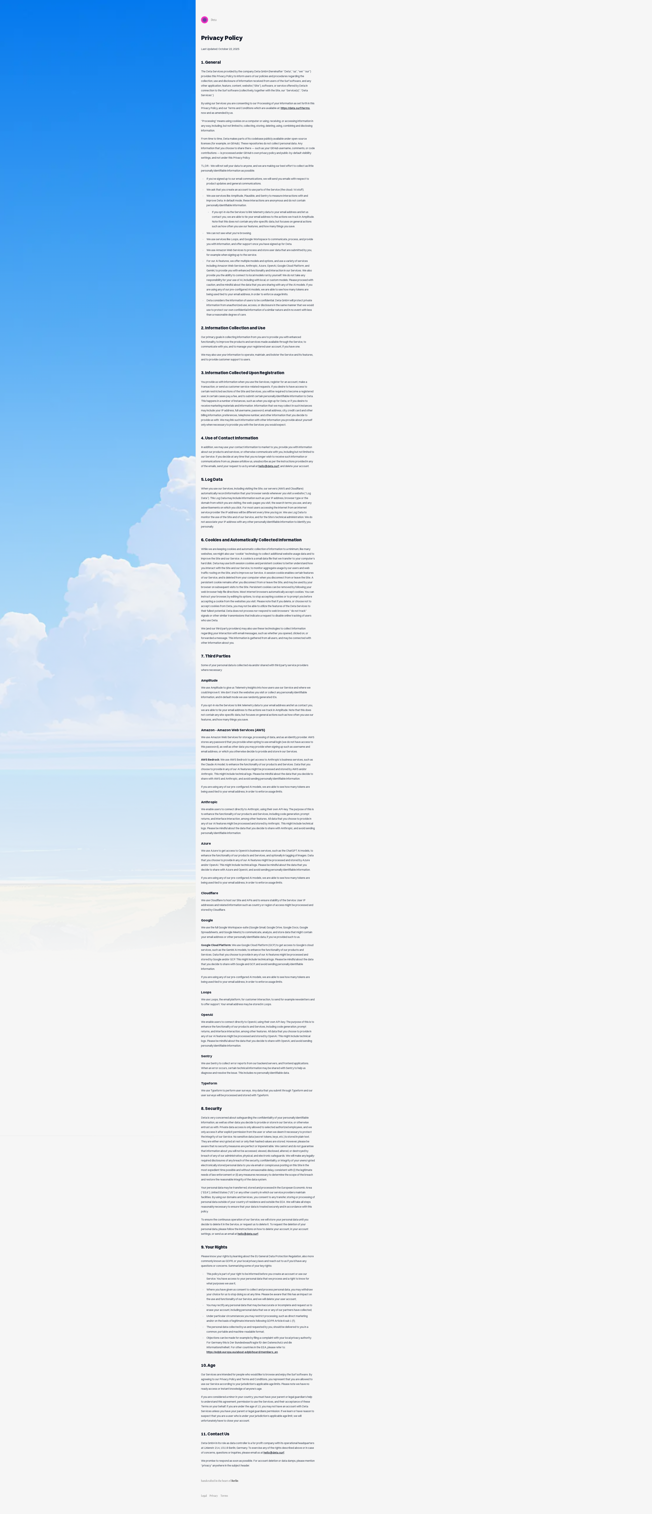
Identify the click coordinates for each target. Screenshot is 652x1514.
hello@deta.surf (268, 466)
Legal (204, 1496)
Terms (224, 1496)
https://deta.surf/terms (295, 108)
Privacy (214, 1496)
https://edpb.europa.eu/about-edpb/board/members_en (242, 1352)
